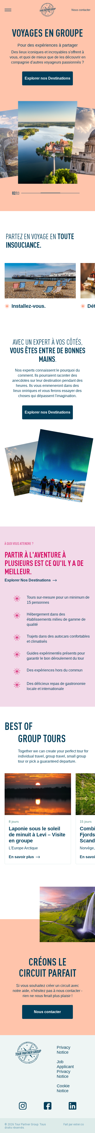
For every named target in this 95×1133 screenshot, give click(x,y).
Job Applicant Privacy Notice (65, 1069)
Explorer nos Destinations (47, 78)
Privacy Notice (63, 1050)
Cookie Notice (63, 1088)
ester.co (78, 1124)
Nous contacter (80, 10)
